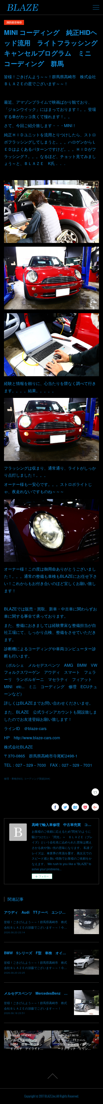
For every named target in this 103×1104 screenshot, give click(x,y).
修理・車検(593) (13, 778)
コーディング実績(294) (37, 778)
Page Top (51, 1076)
